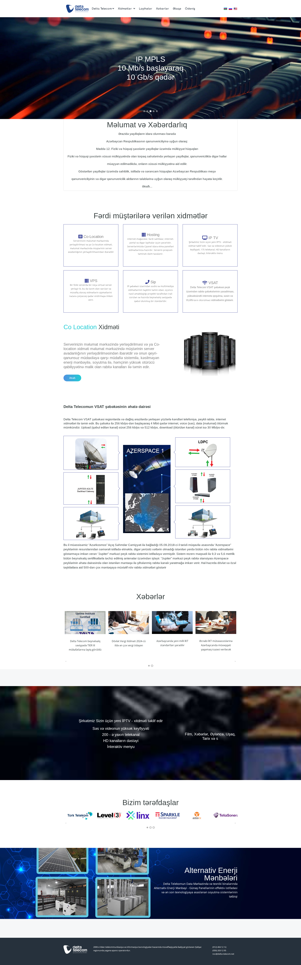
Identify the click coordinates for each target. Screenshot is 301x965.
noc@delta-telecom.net (223, 953)
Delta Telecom (102, 8)
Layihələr (145, 8)
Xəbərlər (162, 8)
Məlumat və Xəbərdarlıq (147, 125)
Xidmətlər (125, 8)
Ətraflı (72, 378)
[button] (144, 111)
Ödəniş (190, 8)
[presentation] (2, 68)
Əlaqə (177, 8)
